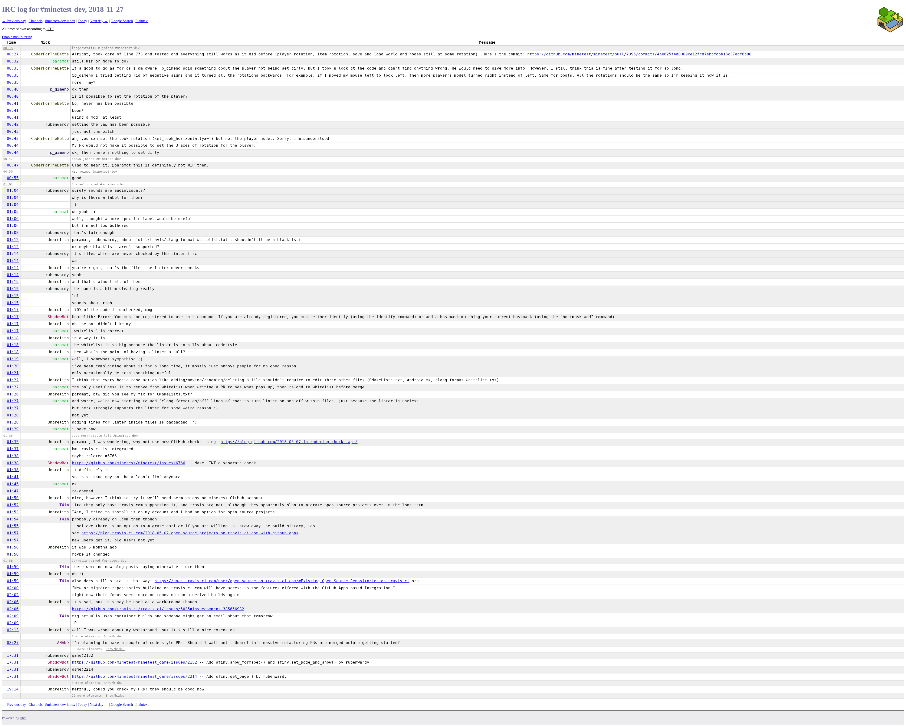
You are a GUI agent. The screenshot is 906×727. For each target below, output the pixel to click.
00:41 (13, 103)
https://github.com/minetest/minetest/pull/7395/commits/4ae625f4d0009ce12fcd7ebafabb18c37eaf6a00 (639, 54)
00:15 (8, 48)
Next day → (99, 21)
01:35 (8, 435)
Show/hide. (113, 636)
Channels (35, 21)
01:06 (13, 218)
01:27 (13, 401)
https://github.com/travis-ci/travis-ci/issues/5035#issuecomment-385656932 (158, 609)
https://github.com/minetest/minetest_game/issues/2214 (134, 676)
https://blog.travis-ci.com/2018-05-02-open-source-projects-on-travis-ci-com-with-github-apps (189, 533)
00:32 (13, 61)
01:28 (13, 415)
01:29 (13, 429)
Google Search (122, 21)
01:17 (13, 309)
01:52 (13, 505)
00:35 (13, 75)
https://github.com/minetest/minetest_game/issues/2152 (134, 662)
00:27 (13, 54)
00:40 (13, 89)
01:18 (13, 338)
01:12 (13, 239)
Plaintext (141, 21)
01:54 (13, 519)
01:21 (13, 373)
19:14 (13, 689)
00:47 (8, 159)
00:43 (13, 131)
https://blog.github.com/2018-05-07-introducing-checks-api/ (289, 442)
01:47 (13, 491)
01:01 (8, 184)
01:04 (13, 190)
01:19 (13, 359)
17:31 (13, 655)
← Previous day (14, 21)
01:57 (13, 533)
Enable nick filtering (17, 37)
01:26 (13, 394)
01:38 (13, 456)
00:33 (13, 68)
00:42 (13, 124)
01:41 (13, 477)
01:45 (13, 484)
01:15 (13, 281)
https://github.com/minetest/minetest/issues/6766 (128, 463)
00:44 (13, 145)
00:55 (13, 178)
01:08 (13, 232)
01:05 (13, 211)
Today (82, 21)
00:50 (8, 171)
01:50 (13, 498)
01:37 (13, 449)
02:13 (13, 630)
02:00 (13, 588)
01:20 (13, 366)
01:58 (13, 547)
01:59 (13, 567)
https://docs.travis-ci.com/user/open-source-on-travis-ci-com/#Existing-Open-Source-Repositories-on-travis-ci (282, 581)
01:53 (13, 512)
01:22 (13, 380)
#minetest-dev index (60, 21)
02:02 (13, 595)
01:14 (13, 253)
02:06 (13, 602)
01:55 (13, 526)
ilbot (23, 718)
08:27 (13, 642)
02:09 (13, 616)
